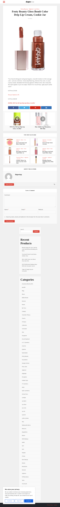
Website (40, 209)
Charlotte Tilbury (19, 157)
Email (23, 209)
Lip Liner (19, 159)
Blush (22, 140)
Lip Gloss (36, 9)
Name (6, 209)
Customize (9, 501)
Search (22, 229)
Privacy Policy (50, 505)
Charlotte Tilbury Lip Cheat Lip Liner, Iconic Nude (21, 162)
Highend (31, 9)
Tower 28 (44, 141)
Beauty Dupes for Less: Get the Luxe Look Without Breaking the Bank (29, 249)
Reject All (19, 501)
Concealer (49, 140)
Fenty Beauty (24, 9)
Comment (7, 195)
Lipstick (44, 159)
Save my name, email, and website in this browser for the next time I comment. (28, 217)
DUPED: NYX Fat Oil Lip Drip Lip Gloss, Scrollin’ (21, 103)
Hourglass (44, 157)
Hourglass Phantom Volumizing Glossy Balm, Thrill (48, 162)
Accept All (28, 501)
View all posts (9, 184)
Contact (55, 505)
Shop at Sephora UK (13, 95)
